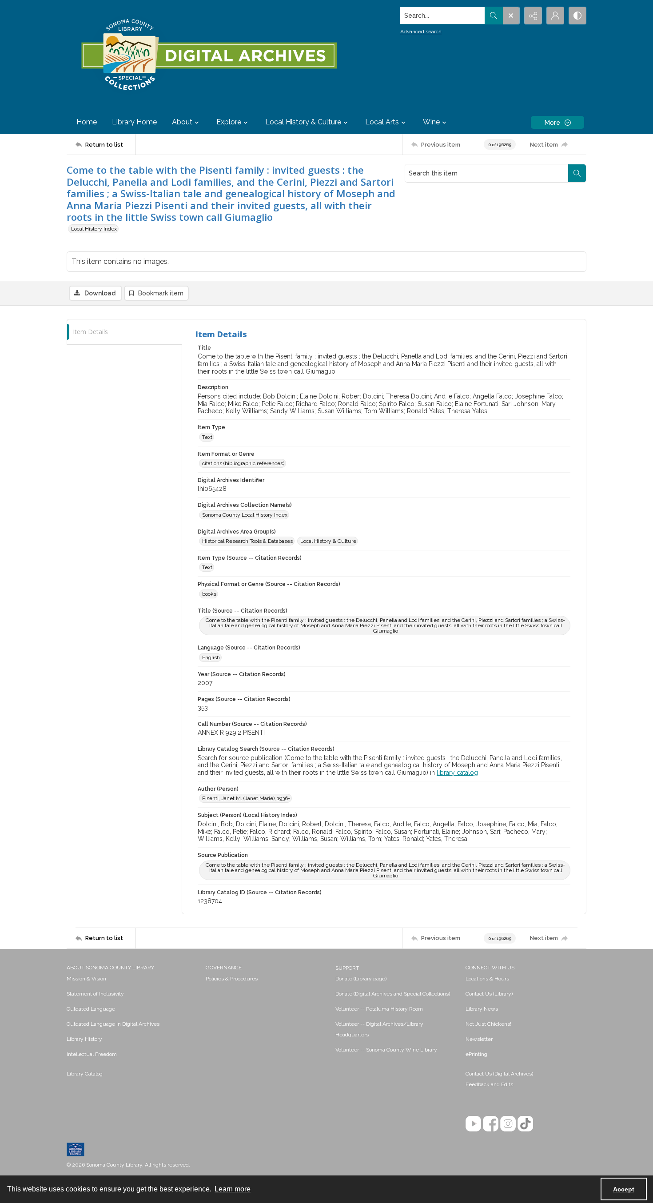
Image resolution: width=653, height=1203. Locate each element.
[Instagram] (508, 1123)
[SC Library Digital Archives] (209, 55)
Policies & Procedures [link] (232, 979)
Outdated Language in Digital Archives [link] (113, 1024)
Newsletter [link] (479, 1039)
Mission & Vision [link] (86, 979)
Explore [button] (228, 122)
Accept (623, 1189)
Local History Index (94, 229)
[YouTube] (473, 1123)
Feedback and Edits (489, 1084)
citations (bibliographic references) (243, 463)
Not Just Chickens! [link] (488, 1024)
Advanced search (421, 31)
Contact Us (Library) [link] (489, 994)
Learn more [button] (233, 1189)
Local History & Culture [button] (303, 122)
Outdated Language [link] (91, 1009)
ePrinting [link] (476, 1054)
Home (86, 122)
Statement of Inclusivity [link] (95, 994)
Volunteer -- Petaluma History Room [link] (379, 1009)
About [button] (182, 122)
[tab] (124, 332)
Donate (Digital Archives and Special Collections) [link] (392, 994)
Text (207, 437)
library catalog (457, 772)
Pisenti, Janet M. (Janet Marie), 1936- (246, 798)
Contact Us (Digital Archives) (499, 1074)
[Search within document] (577, 173)
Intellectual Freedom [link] (92, 1054)
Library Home (134, 122)
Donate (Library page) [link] (360, 979)
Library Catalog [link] (85, 1074)
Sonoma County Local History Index (244, 515)
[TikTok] (525, 1123)
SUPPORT (347, 968)
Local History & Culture (328, 541)
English (211, 657)
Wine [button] (431, 122)
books (209, 594)
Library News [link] (482, 1009)
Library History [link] (84, 1039)
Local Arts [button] (382, 122)
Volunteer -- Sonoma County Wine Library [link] (386, 1050)
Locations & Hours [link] (487, 979)
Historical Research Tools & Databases (247, 541)
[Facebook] (490, 1123)
